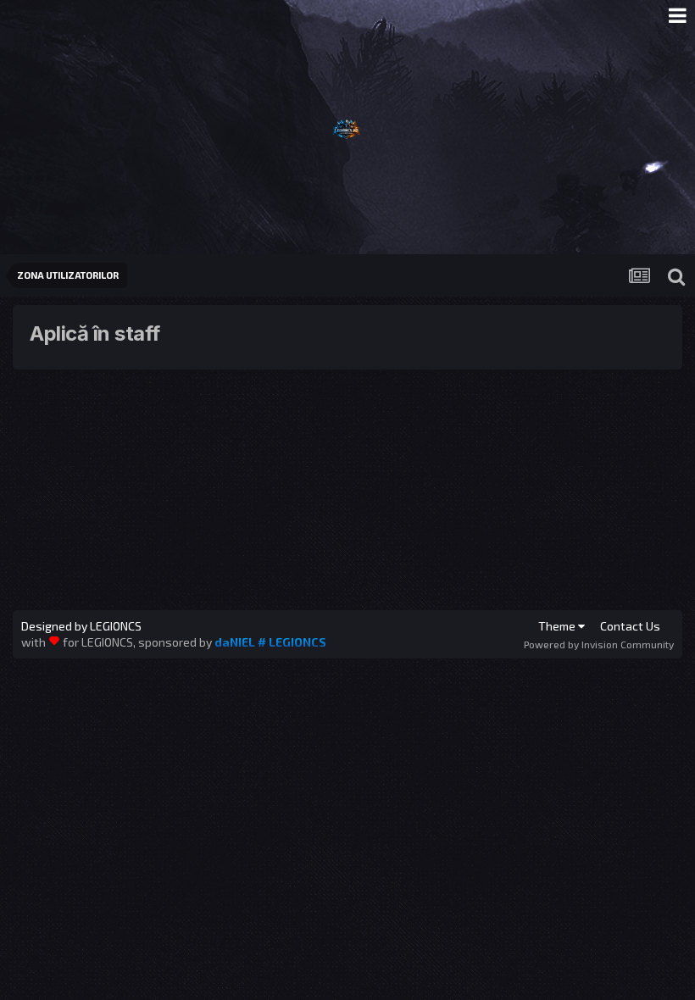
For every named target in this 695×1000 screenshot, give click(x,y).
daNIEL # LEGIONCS (270, 642)
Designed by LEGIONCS (81, 626)
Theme (558, 626)
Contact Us (630, 626)
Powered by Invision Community (599, 644)
